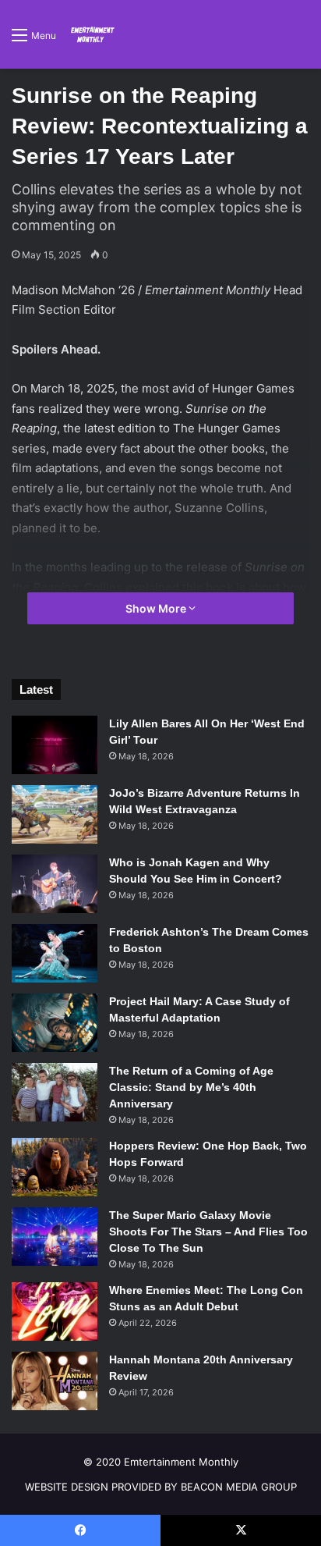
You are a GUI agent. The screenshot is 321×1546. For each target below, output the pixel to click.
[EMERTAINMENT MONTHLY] (91, 34)
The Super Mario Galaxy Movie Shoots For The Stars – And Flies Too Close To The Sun (208, 1231)
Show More (157, 608)
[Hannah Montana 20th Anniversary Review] (54, 1381)
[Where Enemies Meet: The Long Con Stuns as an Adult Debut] (54, 1311)
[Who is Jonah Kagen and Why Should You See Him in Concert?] (54, 884)
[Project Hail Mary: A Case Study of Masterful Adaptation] (54, 1022)
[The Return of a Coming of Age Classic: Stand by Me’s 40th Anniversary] (54, 1092)
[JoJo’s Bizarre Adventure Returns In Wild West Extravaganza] (54, 814)
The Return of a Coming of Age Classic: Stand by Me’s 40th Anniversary (191, 1087)
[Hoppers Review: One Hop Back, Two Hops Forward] (54, 1167)
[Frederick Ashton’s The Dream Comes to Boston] (54, 953)
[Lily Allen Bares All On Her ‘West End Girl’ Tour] (54, 745)
